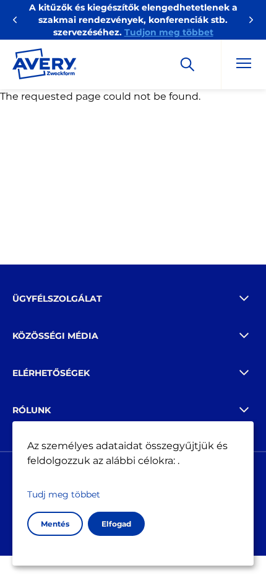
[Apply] (187, 64)
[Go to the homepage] (44, 66)
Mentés (55, 523)
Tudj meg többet (63, 494)
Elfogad (116, 523)
